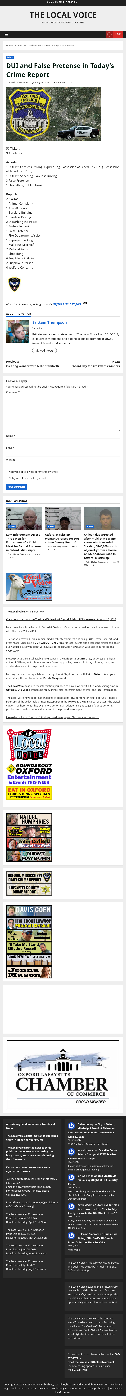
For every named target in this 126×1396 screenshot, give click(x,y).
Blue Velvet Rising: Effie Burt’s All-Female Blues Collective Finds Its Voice (92, 1238)
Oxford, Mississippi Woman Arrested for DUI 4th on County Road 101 (62, 538)
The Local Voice (63, 15)
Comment (13, 392)
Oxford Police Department (19, 554)
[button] (6, 34)
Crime (10, 57)
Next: (96, 364)
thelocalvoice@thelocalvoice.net (94, 1362)
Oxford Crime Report (67, 304)
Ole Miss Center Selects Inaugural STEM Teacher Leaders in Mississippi (93, 1154)
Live (118, 34)
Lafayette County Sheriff (57, 546)
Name (10, 435)
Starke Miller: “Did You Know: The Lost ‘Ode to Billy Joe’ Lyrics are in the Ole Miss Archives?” (93, 1209)
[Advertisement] (63, 1009)
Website (11, 460)
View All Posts (44, 350)
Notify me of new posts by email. (27, 478)
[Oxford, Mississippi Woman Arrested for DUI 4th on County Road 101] (63, 519)
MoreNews (116, 1388)
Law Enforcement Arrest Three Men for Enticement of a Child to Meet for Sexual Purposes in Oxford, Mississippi (23, 542)
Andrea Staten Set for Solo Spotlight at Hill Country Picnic (93, 1180)
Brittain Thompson (18, 82)
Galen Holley (85, 1124)
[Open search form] (102, 35)
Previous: (32, 364)
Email (10, 447)
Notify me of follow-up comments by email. (33, 471)
